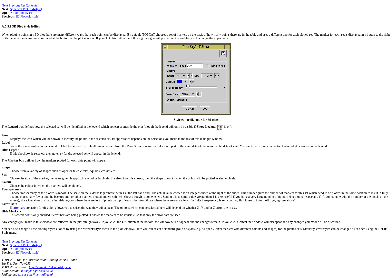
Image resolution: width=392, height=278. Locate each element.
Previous (14, 5)
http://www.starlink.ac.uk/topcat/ (50, 267)
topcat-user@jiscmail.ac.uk (35, 274)
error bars (19, 207)
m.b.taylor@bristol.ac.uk (36, 271)
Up (23, 5)
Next (5, 5)
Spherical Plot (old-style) (26, 9)
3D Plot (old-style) (20, 12)
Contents (31, 5)
